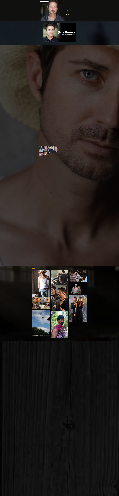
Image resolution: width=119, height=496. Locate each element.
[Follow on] (66, 14)
